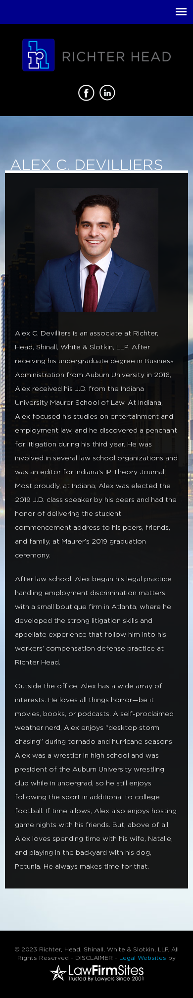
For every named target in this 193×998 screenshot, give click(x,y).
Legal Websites (142, 958)
